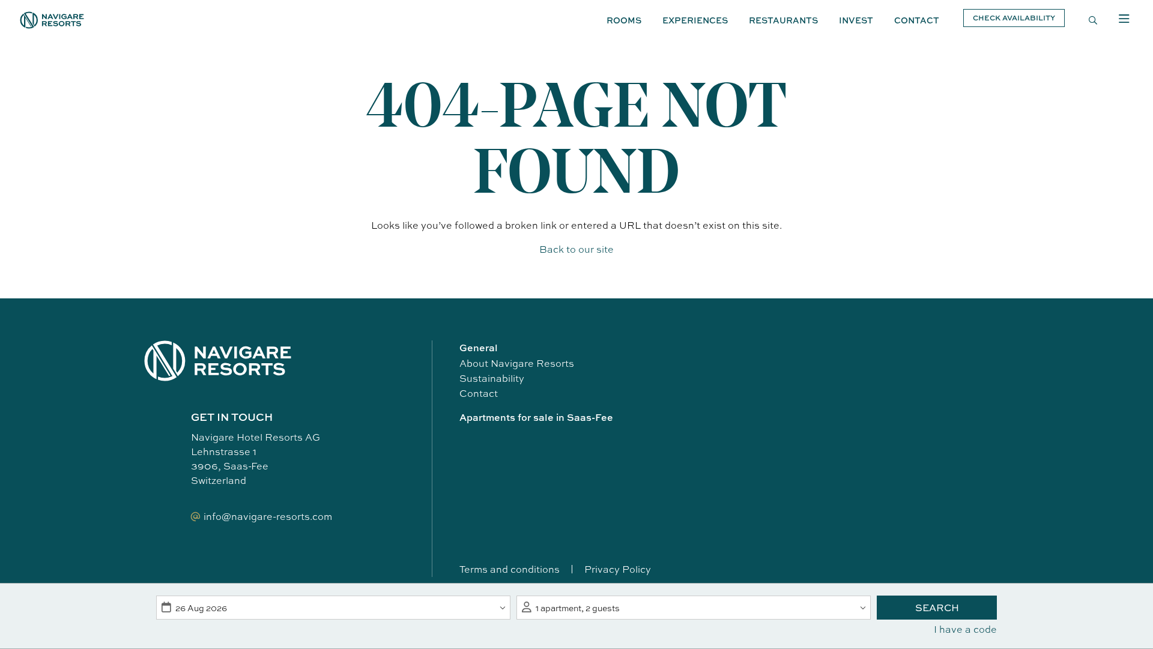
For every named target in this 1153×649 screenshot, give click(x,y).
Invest (856, 20)
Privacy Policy (617, 569)
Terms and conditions (509, 569)
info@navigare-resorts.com (268, 516)
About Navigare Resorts (516, 363)
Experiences (695, 20)
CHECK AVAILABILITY (1014, 18)
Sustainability (491, 378)
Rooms (624, 20)
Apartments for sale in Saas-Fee (536, 417)
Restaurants (783, 20)
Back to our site (576, 249)
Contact (916, 20)
